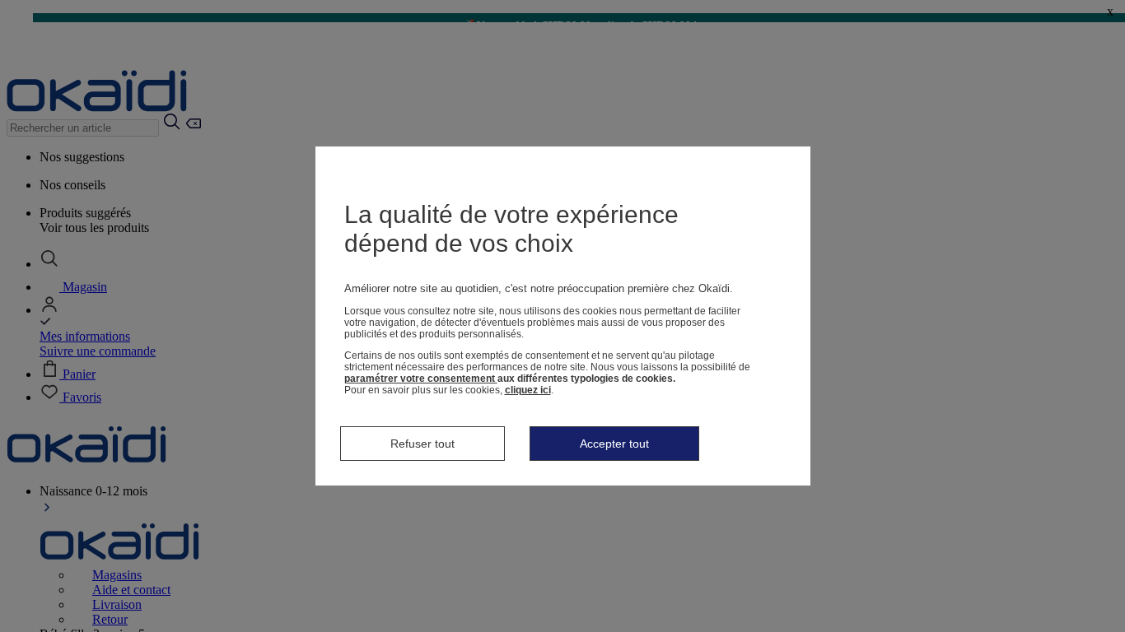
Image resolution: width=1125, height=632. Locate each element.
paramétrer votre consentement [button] (420, 378)
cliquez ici (528, 390)
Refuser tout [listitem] (422, 443)
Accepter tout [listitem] (614, 443)
